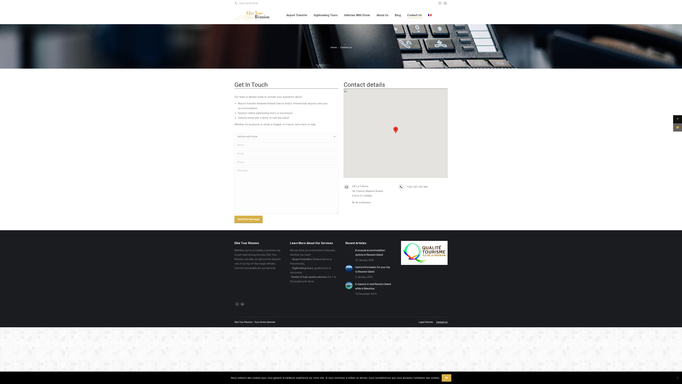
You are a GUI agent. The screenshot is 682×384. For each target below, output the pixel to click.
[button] (395, 130)
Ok (446, 377)
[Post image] (349, 251)
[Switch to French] (430, 15)
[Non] (677, 378)
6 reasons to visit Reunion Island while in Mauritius (373, 286)
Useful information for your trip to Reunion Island (372, 269)
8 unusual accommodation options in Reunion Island (370, 252)
